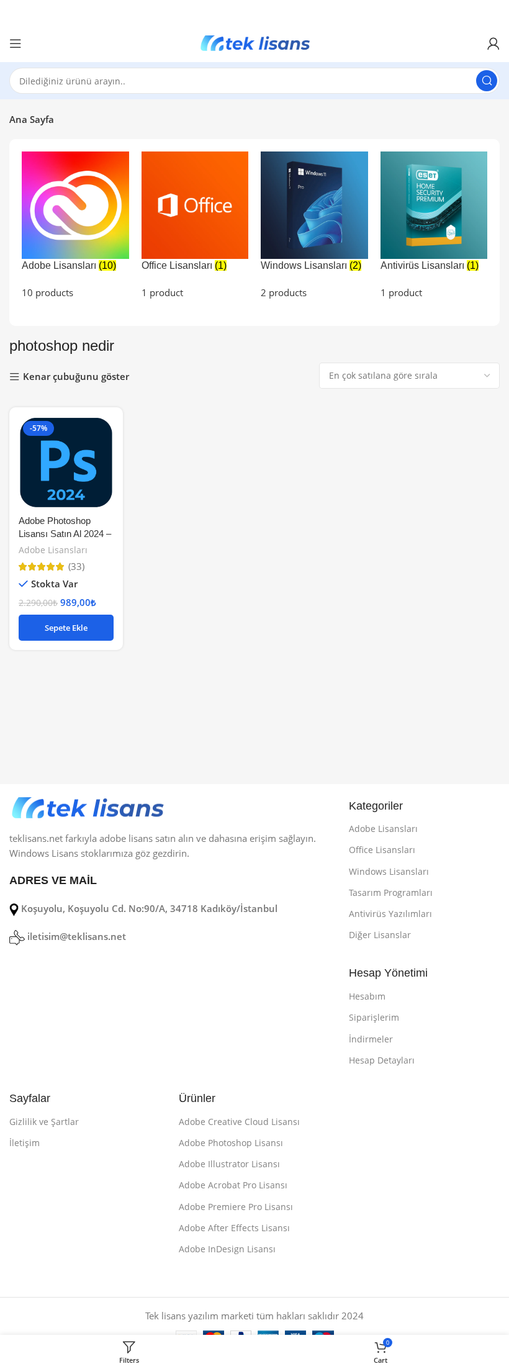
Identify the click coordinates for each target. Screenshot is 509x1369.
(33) (76, 566)
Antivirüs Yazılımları (390, 913)
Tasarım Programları (391, 892)
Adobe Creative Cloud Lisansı (239, 1121)
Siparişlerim (374, 1017)
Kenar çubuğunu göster (76, 377)
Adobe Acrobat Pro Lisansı (233, 1185)
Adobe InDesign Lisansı (227, 1249)
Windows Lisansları (389, 871)
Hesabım (367, 996)
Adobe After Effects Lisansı (234, 1228)
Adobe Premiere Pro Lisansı (236, 1207)
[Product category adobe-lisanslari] (75, 225)
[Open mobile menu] (15, 43)
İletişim (24, 1143)
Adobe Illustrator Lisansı (229, 1164)
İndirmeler (371, 1039)
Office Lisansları (382, 850)
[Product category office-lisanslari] (195, 225)
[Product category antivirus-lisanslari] (434, 225)
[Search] (486, 80)
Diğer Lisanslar (380, 935)
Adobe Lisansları (53, 550)
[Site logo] (254, 42)
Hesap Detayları (382, 1060)
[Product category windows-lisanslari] (314, 225)
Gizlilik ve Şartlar (44, 1121)
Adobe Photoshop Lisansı (231, 1143)
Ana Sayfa (31, 119)
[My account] (493, 43)
